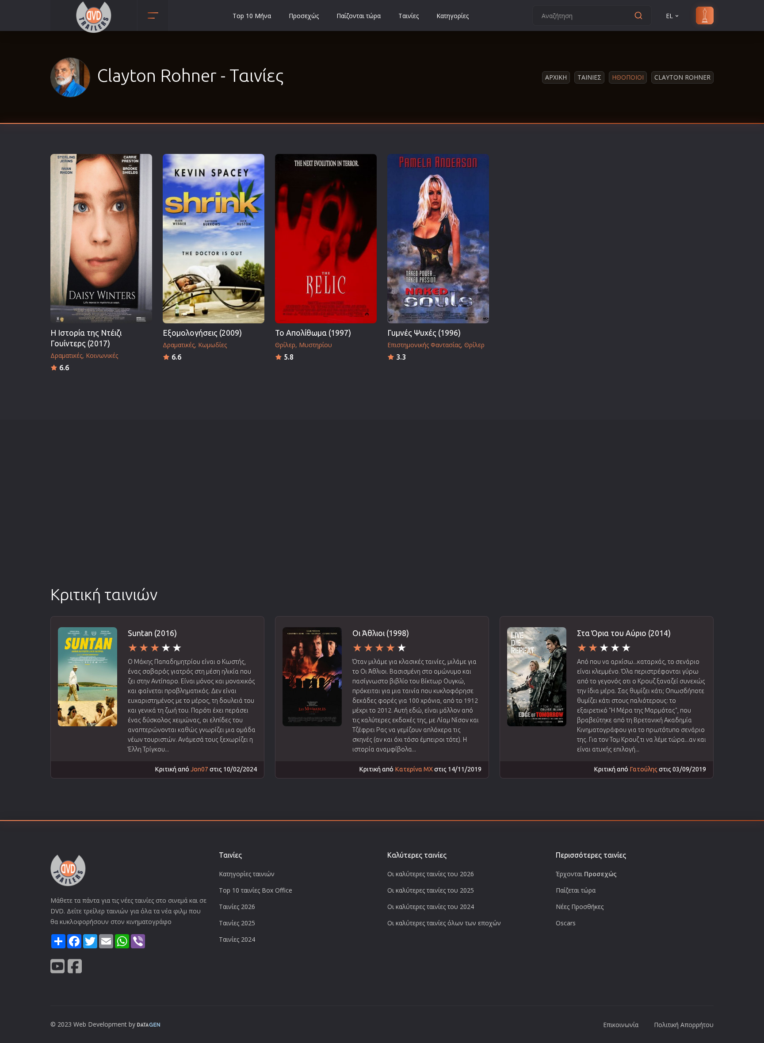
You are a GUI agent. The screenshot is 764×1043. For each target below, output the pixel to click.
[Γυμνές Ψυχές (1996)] (438, 238)
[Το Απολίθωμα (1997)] (326, 238)
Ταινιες (589, 77)
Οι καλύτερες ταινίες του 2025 (430, 890)
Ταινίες (408, 16)
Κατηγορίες (452, 16)
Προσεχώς (304, 16)
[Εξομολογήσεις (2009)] (213, 238)
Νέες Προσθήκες (580, 906)
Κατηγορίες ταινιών (247, 874)
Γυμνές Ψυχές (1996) (424, 333)
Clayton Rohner (682, 77)
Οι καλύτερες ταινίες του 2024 (430, 906)
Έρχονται (586, 874)
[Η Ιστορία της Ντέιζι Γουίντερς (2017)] (101, 238)
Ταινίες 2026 (237, 906)
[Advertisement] (382, 517)
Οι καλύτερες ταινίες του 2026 (430, 874)
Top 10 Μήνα (252, 16)
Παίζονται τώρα (358, 16)
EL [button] (669, 16)
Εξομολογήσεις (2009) (202, 333)
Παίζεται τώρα (576, 890)
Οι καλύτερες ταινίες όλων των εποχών (444, 923)
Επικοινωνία (620, 1024)
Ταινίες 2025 (237, 923)
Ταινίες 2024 (237, 939)
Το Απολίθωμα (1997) (313, 333)
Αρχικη (556, 77)
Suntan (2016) (152, 633)
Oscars (566, 923)
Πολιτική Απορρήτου (684, 1024)
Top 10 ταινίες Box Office (255, 890)
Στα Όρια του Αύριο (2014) (624, 633)
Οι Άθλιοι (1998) (380, 633)
